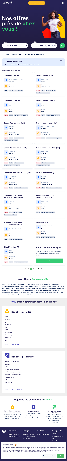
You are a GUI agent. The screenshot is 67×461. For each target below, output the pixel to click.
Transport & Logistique (12, 361)
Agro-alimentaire (10, 377)
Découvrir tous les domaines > (13, 389)
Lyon (6, 322)
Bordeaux (8, 337)
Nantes (7, 329)
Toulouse (8, 324)
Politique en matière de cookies (44, 450)
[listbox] (15, 45)
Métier (35, 42)
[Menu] (62, 3)
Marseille (7, 319)
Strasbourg (8, 335)
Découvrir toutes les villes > (12, 344)
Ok (60, 455)
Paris (6, 316)
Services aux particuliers (13, 374)
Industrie (7, 364)
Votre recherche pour (13, 61)
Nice (6, 327)
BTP (6, 380)
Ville (5, 42)
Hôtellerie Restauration (12, 369)
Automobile (8, 385)
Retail (6, 367)
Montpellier (8, 332)
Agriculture (8, 382)
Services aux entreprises (13, 372)
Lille (6, 340)
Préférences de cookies (48, 455)
